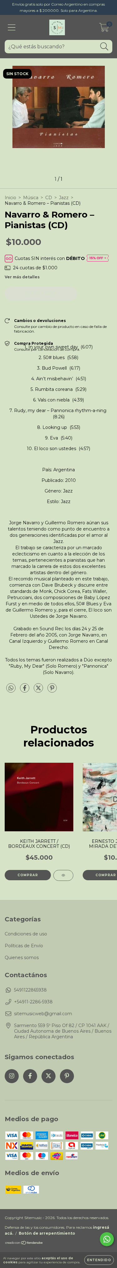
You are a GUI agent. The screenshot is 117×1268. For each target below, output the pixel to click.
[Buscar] (104, 46)
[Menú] (12, 27)
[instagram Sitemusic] (12, 1076)
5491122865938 (30, 990)
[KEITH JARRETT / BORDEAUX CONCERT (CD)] (63, 875)
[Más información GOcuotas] (98, 258)
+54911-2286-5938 (33, 1002)
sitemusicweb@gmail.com (43, 1013)
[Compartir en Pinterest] (52, 691)
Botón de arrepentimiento (47, 1233)
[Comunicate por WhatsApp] (107, 1239)
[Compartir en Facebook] (25, 691)
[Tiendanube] (24, 1243)
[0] (104, 29)
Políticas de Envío (24, 946)
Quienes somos (22, 957)
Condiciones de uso (26, 934)
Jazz (64, 197)
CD (48, 197)
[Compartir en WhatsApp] (11, 688)
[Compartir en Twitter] (39, 691)
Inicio (10, 197)
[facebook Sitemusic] (30, 1076)
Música (30, 197)
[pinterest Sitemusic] (67, 1076)
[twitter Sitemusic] (48, 1076)
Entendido (99, 1260)
